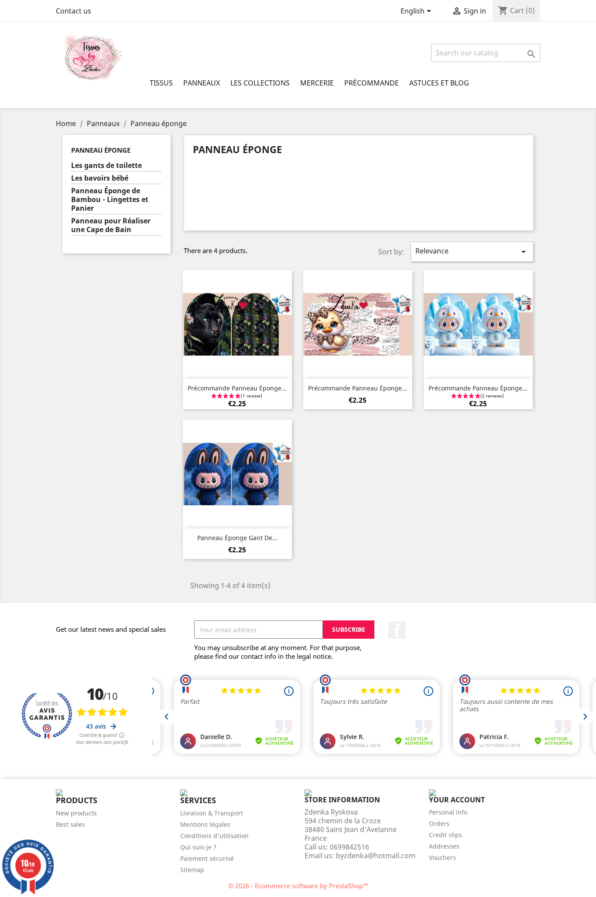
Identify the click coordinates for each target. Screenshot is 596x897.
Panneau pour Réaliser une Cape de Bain (111, 225)
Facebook (397, 630)
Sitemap (192, 870)
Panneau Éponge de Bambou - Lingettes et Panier (109, 199)
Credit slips (445, 835)
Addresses (444, 846)
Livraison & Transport (211, 813)
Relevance (472, 251)
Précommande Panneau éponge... (237, 388)
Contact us (73, 11)
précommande (371, 83)
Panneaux (201, 83)
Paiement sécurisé (207, 858)
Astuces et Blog (439, 83)
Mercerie (317, 83)
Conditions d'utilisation (214, 836)
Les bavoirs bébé (99, 178)
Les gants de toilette (106, 165)
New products (76, 813)
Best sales (70, 824)
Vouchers (442, 857)
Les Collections (260, 83)
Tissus (161, 83)
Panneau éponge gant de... (237, 538)
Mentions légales (205, 824)
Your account (457, 800)
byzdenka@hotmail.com (375, 855)
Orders (439, 823)
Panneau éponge (100, 150)
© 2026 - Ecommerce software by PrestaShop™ (298, 885)
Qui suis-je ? (198, 847)
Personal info (448, 812)
